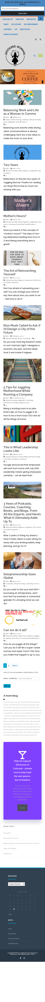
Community (9, 583)
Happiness (8, 29)
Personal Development (10, 282)
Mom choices (25, 29)
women (36, 583)
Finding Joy (7, 854)
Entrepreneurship (35, 119)
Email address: (10, 678)
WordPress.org (13, 943)
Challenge (25, 119)
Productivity (20, 224)
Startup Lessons (24, 402)
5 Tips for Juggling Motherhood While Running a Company (18, 391)
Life (15, 29)
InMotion (32, 954)
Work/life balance (11, 34)
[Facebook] (35, 39)
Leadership (29, 400)
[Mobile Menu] (40, 55)
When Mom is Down (10, 838)
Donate (22, 808)
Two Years (10, 165)
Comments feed (13, 938)
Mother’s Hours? (14, 216)
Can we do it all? (15, 630)
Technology (26, 338)
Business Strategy (16, 119)
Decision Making (23, 457)
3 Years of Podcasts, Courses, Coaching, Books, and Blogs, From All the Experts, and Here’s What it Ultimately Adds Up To (22, 512)
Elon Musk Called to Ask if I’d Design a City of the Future (21, 329)
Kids (39, 171)
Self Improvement (31, 24)
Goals (5, 122)
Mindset (8, 638)
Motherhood (37, 280)
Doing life (6, 833)
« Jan (10, 914)
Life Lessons (16, 24)
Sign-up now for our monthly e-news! (22, 3)
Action (8, 119)
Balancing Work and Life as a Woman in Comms (21, 111)
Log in (10, 929)
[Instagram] (40, 39)
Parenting (6, 173)
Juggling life (11, 122)
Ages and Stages (9, 848)
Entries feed (12, 933)
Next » (15, 665)
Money (20, 338)
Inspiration (28, 280)
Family (6, 24)
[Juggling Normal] (15, 55)
